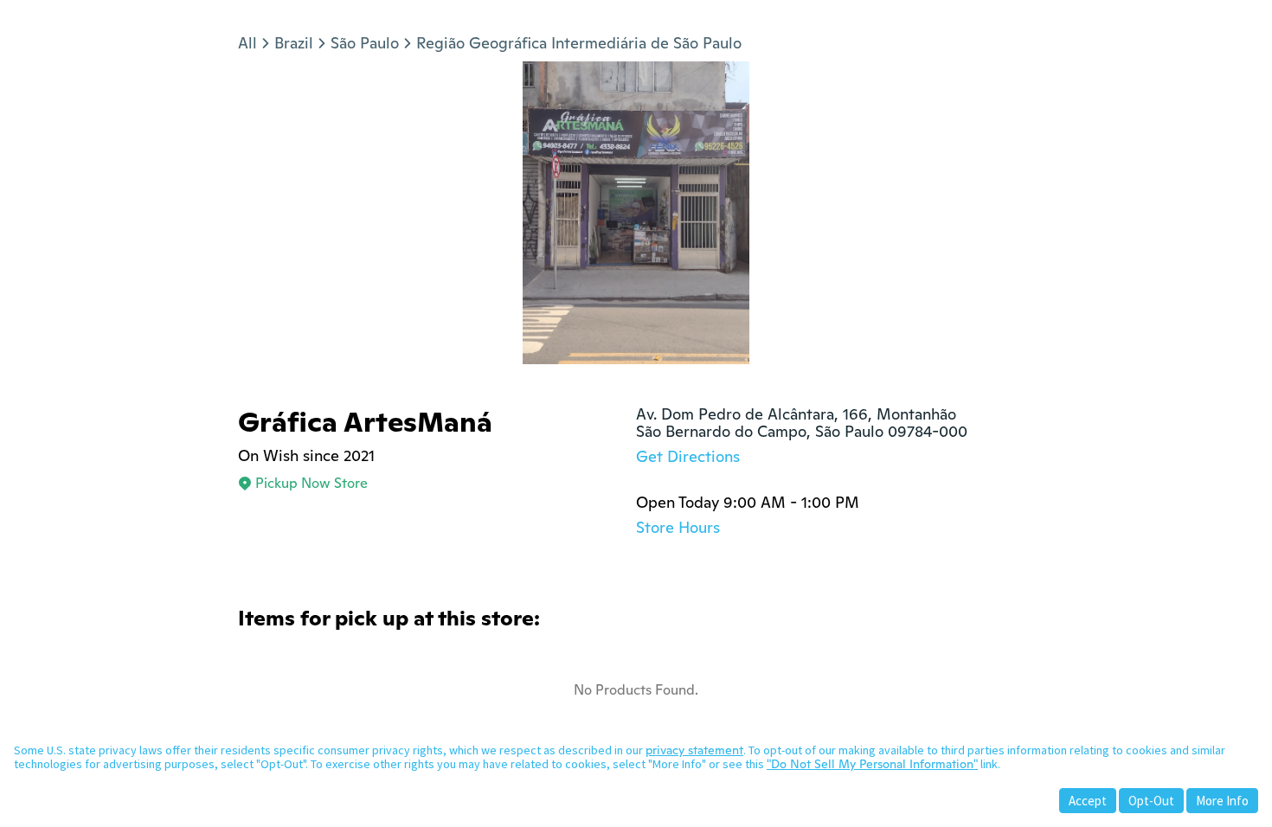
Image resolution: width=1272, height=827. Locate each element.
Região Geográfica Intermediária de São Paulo (579, 43)
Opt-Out (1151, 800)
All (247, 43)
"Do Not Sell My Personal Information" (872, 764)
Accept (1088, 800)
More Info (1222, 800)
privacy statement (694, 750)
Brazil (293, 43)
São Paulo (365, 43)
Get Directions (688, 456)
